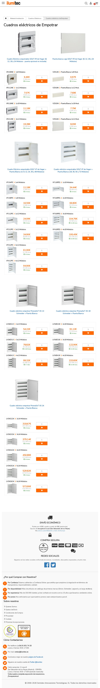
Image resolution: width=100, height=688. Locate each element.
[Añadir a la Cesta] (41, 81)
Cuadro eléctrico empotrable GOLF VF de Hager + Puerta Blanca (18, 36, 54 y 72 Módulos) (73, 170)
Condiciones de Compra (14, 613)
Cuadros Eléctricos (34, 18)
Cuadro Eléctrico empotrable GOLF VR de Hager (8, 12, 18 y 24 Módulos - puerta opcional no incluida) (27, 60)
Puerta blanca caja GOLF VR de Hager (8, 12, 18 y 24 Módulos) (73, 60)
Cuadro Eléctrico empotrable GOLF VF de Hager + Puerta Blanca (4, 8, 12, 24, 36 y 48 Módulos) (26, 170)
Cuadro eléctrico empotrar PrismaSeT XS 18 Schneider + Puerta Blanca (73, 312)
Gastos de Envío (11, 610)
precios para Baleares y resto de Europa (51, 531)
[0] (96, 2)
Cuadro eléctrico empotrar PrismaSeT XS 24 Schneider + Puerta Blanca (27, 406)
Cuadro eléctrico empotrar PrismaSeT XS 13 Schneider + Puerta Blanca (27, 312)
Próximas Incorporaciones (14, 622)
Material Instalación (17, 18)
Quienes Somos (11, 607)
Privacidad (9, 616)
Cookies (8, 619)
